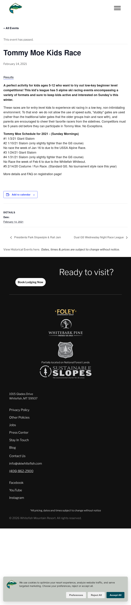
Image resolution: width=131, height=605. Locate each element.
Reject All (96, 595)
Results (8, 77)
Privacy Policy (19, 410)
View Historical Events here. (21, 249)
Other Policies (19, 417)
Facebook (16, 483)
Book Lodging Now (30, 282)
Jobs (12, 425)
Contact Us (17, 456)
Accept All (115, 595)
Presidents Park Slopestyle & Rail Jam (37, 237)
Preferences (76, 595)
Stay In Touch (19, 440)
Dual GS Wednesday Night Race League (99, 237)
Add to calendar (21, 194)
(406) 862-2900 (21, 471)
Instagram (16, 498)
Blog (12, 448)
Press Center (18, 432)
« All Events (11, 28)
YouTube (15, 490)
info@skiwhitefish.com (25, 463)
